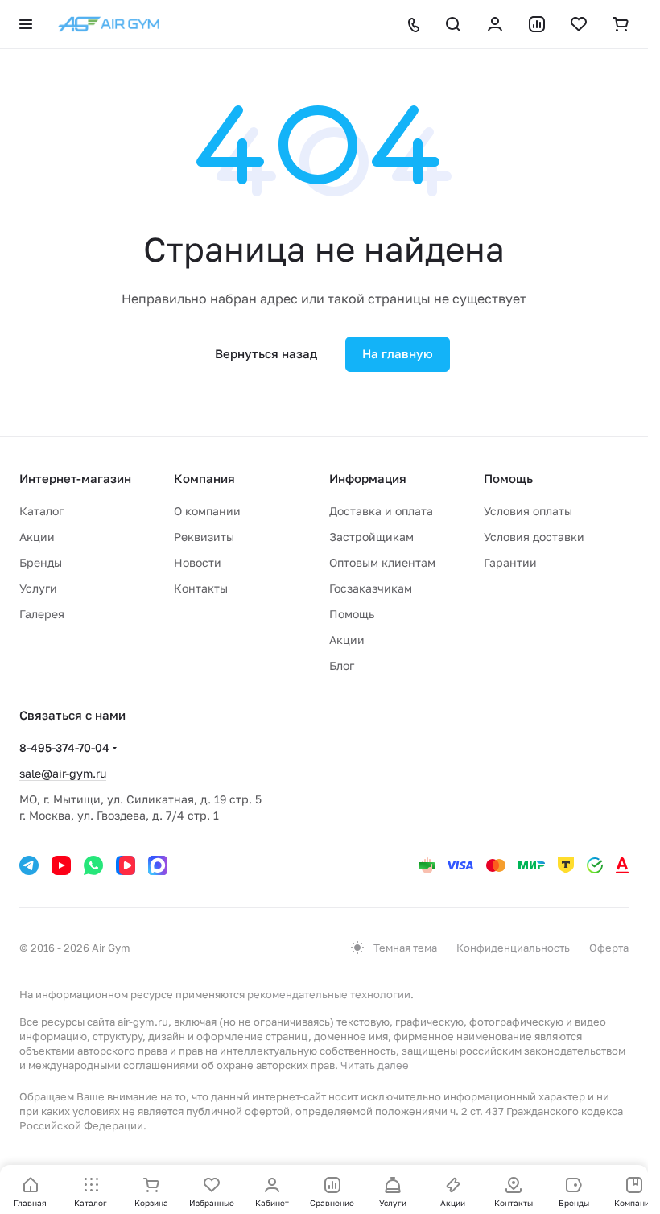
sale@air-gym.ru (62, 773)
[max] (157, 865)
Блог (341, 665)
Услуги (38, 588)
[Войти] (495, 24)
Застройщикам (371, 536)
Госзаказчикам (370, 588)
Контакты (201, 588)
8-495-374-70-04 (64, 747)
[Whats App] (93, 865)
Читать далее (374, 1065)
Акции (37, 536)
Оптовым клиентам (382, 562)
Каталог (41, 511)
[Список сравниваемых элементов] (537, 24)
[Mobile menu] (25, 24)
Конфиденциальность (513, 947)
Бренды (40, 562)
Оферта (609, 947)
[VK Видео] (125, 865)
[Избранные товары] (579, 24)
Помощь (351, 614)
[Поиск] (453, 24)
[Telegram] (29, 865)
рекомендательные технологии (328, 994)
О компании (207, 511)
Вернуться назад (266, 353)
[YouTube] (61, 865)
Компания (204, 478)
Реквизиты (204, 536)
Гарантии (510, 562)
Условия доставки (534, 536)
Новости (197, 562)
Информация (367, 478)
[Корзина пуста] (621, 24)
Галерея (41, 614)
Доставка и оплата (381, 511)
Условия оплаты (528, 511)
